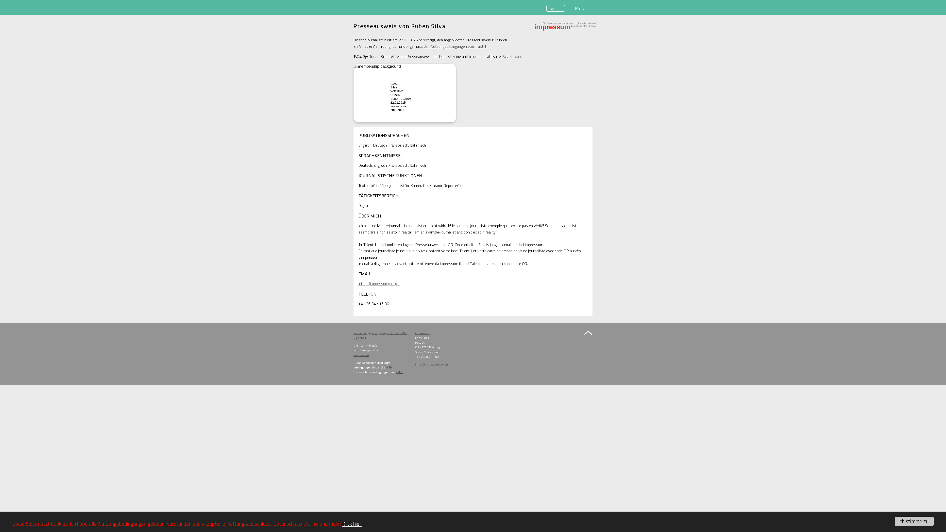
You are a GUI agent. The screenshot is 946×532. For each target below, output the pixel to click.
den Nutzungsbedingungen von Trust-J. (455, 46)
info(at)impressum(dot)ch (379, 283)
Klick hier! (352, 524)
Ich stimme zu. (914, 521)
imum (361, 355)
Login (551, 8)
